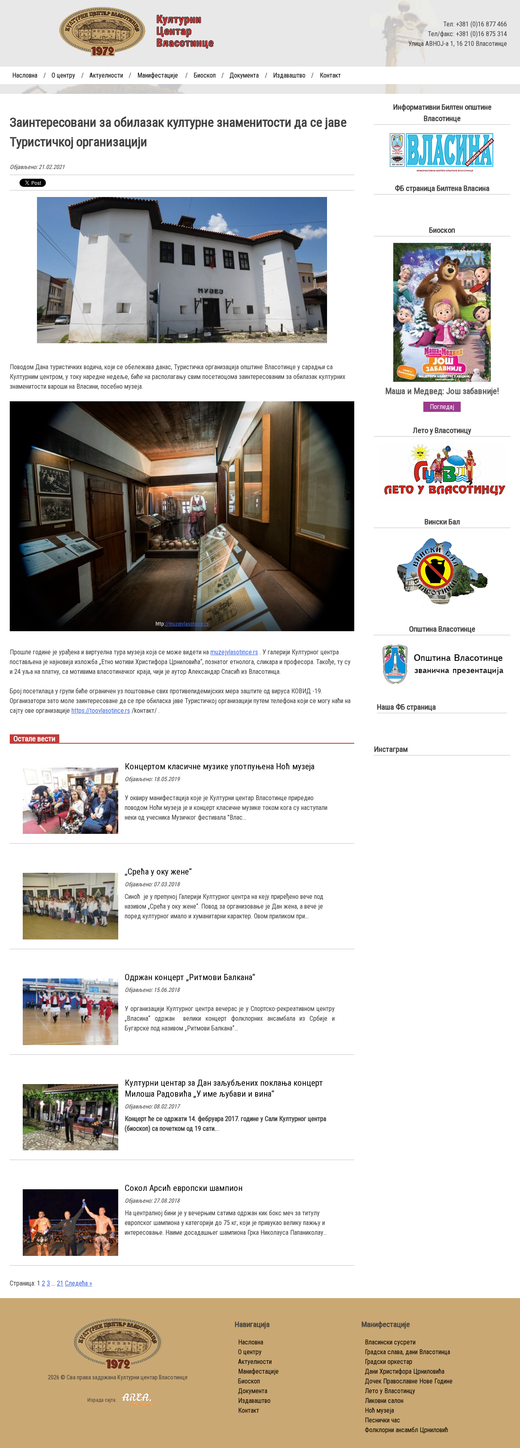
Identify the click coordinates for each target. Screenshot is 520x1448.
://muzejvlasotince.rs (186, 624)
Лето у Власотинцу (390, 1391)
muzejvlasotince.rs (234, 652)
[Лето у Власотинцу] (442, 498)
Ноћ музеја (379, 1410)
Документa (244, 75)
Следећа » (78, 1283)
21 (60, 1283)
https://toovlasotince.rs (101, 710)
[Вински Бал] (442, 605)
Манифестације (157, 75)
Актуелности (106, 75)
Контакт (330, 75)
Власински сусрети (390, 1342)
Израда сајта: (102, 1400)
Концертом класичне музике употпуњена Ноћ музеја (219, 766)
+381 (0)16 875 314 (481, 34)
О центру (63, 75)
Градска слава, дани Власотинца (407, 1352)
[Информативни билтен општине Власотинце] (442, 170)
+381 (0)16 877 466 (481, 24)
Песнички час (382, 1420)
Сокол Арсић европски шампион (184, 1188)
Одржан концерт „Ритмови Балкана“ (190, 977)
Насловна (24, 75)
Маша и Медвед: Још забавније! (442, 391)
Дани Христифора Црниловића (404, 1371)
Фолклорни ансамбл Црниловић (406, 1430)
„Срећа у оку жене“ (158, 872)
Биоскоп (205, 75)
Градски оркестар (388, 1362)
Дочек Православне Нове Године (409, 1381)
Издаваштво (289, 75)
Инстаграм (391, 749)
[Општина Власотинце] (442, 683)
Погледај (442, 407)
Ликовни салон (384, 1401)
